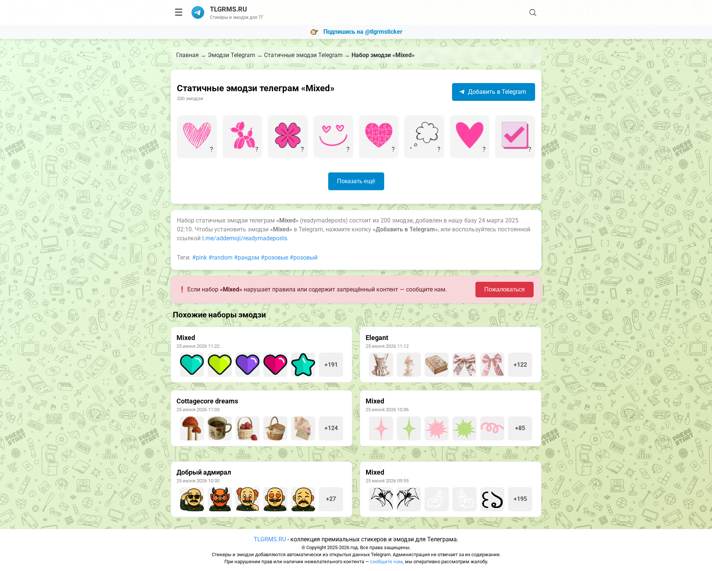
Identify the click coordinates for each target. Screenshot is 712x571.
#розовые (274, 257)
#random (220, 257)
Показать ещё (356, 181)
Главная (187, 55)
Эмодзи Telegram (231, 55)
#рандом (246, 257)
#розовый (303, 257)
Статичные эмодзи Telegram (303, 55)
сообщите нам (386, 561)
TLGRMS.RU (270, 539)
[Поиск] (532, 12)
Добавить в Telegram (496, 91)
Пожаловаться (504, 289)
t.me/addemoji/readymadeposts (244, 238)
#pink (199, 257)
